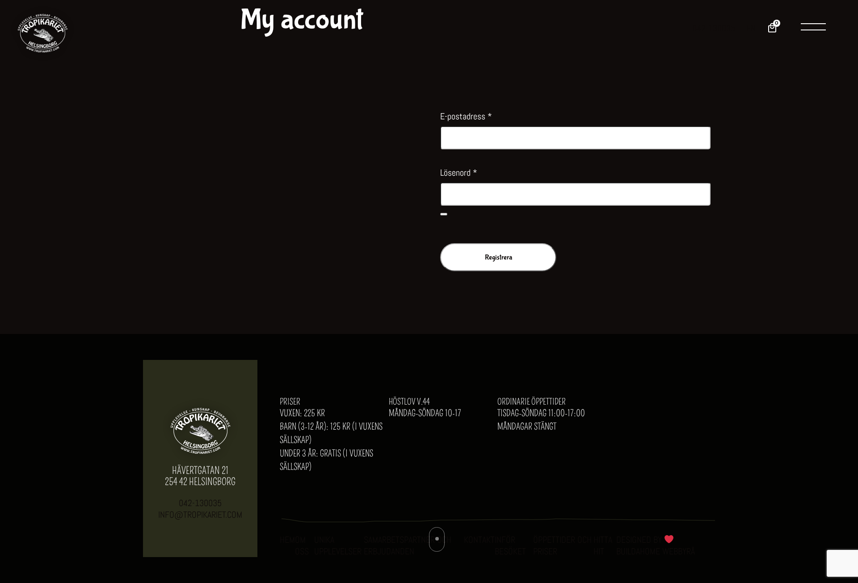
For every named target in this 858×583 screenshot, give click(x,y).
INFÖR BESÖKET (510, 545)
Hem (287, 539)
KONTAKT (479, 539)
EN (751, 28)
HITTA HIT (602, 545)
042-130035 (713, 28)
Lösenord (458, 172)
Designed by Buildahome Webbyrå (655, 545)
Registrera (498, 257)
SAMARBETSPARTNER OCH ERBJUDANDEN (407, 545)
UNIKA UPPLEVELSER (338, 545)
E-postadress (466, 116)
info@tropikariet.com (200, 514)
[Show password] (443, 214)
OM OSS (302, 545)
